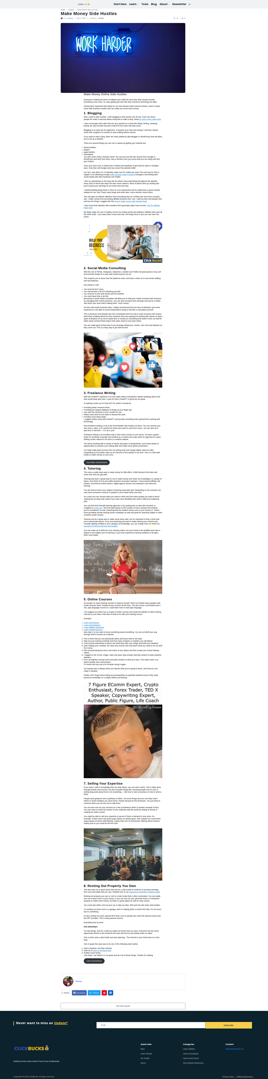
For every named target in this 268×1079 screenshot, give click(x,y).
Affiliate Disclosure (246, 1077)
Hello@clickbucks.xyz (234, 1049)
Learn (133, 4)
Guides (71, 10)
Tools (144, 4)
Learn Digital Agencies (93, 630)
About (164, 4)
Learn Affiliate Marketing (94, 627)
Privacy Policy (229, 1077)
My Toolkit (145, 1058)
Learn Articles (146, 1054)
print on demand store (102, 951)
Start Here (120, 4)
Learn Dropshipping (92, 625)
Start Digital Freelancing (193, 1063)
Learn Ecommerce (91, 623)
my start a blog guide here (150, 119)
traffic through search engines (122, 175)
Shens (70, 18)
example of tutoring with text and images (100, 526)
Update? (61, 1023)
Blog (154, 4)
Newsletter (179, 4)
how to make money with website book (131, 201)
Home (63, 10)
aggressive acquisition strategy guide (144, 892)
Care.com (98, 508)
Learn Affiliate (189, 1049)
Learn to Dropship (190, 1054)
